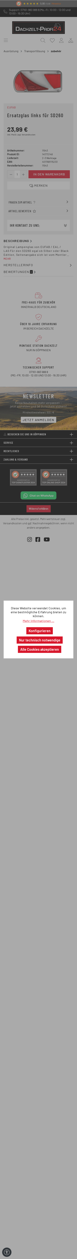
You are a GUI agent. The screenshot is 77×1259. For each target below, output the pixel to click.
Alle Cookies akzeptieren (39, 649)
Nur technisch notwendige (39, 640)
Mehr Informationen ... (38, 621)
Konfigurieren (39, 631)
